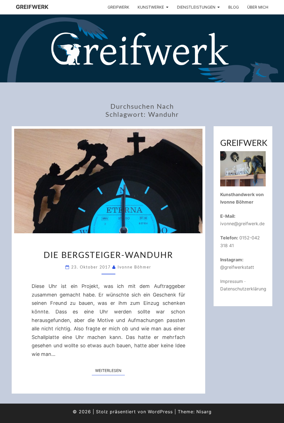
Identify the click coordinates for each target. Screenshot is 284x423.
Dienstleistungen (196, 7)
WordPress (160, 411)
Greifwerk (32, 7)
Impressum (231, 281)
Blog (233, 7)
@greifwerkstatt (237, 267)
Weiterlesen (110, 370)
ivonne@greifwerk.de (242, 223)
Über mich (257, 7)
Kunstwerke (151, 7)
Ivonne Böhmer (134, 267)
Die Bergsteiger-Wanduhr (108, 255)
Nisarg (204, 411)
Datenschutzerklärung (243, 289)
